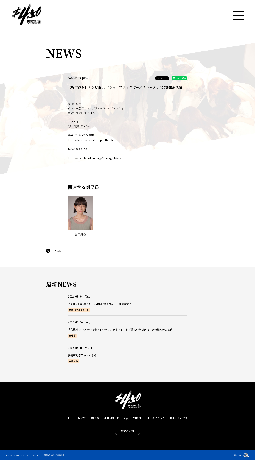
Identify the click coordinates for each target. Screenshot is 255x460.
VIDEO (137, 418)
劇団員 (95, 418)
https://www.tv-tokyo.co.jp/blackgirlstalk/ (95, 158)
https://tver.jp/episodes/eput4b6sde (91, 140)
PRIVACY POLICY (15, 455)
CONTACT (127, 431)
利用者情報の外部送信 (54, 455)
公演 (126, 418)
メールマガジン (156, 418)
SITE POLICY (34, 455)
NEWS (82, 418)
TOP (71, 418)
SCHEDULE (111, 418)
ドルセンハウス (179, 418)
